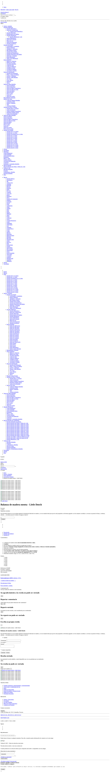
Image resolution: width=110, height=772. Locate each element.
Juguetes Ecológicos (11, 43)
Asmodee (9, 184)
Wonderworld (10, 258)
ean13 (2, 570)
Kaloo (8, 216)
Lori (8, 226)
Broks (8, 189)
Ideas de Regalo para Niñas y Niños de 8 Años (18, 432)
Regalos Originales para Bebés (14, 421)
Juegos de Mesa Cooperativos (14, 88)
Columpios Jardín (11, 101)
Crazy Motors (10, 80)
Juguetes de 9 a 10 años (12, 143)
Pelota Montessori (11, 57)
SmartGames (10, 250)
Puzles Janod (13, 346)
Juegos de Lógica (11, 96)
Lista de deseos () (5, 12)
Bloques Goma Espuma (12, 375)
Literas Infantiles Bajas (9, 155)
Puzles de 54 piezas (14, 335)
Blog (5, 453)
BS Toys (9, 190)
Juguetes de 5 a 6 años (12, 138)
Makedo (8, 232)
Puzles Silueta (13, 343)
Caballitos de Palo (11, 68)
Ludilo (8, 231)
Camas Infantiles (7, 154)
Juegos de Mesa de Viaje (12, 89)
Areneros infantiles (11, 105)
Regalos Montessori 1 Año (13, 439)
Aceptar (3, 769)
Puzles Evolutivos (14, 340)
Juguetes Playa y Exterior (13, 108)
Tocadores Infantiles (11, 64)
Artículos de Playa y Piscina (10, 107)
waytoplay (9, 255)
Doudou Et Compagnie (12, 199)
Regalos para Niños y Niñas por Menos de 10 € (18, 436)
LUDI (8, 230)
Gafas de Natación (11, 110)
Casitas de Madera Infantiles (13, 100)
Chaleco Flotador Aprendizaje (14, 111)
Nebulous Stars (10, 239)
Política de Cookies (8, 692)
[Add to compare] (1, 522)
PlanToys (9, 242)
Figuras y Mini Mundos (12, 77)
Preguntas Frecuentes (9, 693)
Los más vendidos (8, 702)
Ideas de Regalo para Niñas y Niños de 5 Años (18, 428)
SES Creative (10, 249)
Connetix (9, 192)
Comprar (3, 519)
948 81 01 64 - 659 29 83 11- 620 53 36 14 (11, 715)
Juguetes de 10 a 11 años (12, 145)
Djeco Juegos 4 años (8, 128)
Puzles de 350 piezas (14, 328)
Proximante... (10, 180)
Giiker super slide (10, 9)
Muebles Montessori (8, 407)
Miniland (9, 236)
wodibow (9, 257)
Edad (5, 274)
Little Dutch (9, 224)
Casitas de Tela (10, 65)
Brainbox (9, 188)
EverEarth (9, 201)
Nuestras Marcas (10, 178)
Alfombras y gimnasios (12, 49)
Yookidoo (9, 259)
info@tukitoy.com (5, 717)
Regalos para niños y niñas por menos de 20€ (17, 438)
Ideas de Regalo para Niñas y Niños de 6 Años (18, 430)
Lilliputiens (9, 223)
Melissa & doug (10, 235)
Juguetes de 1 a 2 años (12, 132)
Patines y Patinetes (11, 103)
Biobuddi (9, 185)
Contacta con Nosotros (9, 705)
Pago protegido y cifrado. (7, 585)
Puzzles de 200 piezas (15, 329)
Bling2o (8, 186)
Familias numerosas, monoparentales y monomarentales (17, 685)
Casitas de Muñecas (11, 66)
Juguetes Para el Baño (12, 51)
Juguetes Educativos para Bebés (14, 54)
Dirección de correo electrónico (8, 751)
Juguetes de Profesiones (12, 73)
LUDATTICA (10, 228)
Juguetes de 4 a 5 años (12, 137)
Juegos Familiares (11, 85)
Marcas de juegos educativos (10, 703)
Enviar (8, 652)
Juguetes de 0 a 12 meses (12, 131)
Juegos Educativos (11, 87)
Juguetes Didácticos (8, 27)
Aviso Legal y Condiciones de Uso (12, 687)
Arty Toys (9, 78)
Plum (8, 243)
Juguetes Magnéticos (11, 28)
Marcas (5, 273)
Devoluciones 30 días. (6, 583)
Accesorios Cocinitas (12, 70)
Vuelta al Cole (7, 440)
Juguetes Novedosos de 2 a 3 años (15, 134)
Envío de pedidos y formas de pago (12, 691)
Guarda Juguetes (7, 160)
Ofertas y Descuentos (9, 699)
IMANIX (3, 9)
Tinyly (8, 82)
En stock (3, 569)
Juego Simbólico (7, 59)
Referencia (3, 568)
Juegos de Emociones (12, 42)
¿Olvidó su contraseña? (6, 757)
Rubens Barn (10, 245)
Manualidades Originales (9, 97)
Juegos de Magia (11, 91)
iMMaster (9, 213)
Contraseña (3, 754)
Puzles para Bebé (14, 339)
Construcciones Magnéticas (16, 31)
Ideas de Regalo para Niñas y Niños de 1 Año (14, 166)
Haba (8, 209)
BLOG (16, 9)
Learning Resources (11, 220)
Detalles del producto (9, 533)
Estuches (6, 170)
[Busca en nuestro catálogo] (15, 15)
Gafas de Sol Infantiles (12, 114)
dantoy (8, 195)
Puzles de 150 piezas (14, 331)
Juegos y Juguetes (8, 293)
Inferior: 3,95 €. (17, 578)
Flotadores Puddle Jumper (13, 112)
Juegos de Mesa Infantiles (10, 84)
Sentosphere (9, 247)
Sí (4, 604)
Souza (8, 251)
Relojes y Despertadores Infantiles (15, 448)
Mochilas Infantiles (8, 169)
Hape (8, 211)
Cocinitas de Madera (11, 69)
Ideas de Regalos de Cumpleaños (11, 420)
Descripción (6, 532)
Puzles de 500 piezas (14, 327)
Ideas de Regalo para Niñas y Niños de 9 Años (18, 434)
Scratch (8, 246)
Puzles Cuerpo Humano (15, 348)
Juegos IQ (9, 95)
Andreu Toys (10, 182)
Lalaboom (9, 218)
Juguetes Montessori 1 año (16, 36)
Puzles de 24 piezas (14, 338)
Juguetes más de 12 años (12, 147)
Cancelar (3, 652)
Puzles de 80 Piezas (14, 334)
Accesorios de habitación (9, 161)
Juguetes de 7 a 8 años (12, 141)
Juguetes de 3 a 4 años (12, 135)
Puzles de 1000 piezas (15, 325)
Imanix (8, 212)
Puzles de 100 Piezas (14, 332)
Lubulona (9, 227)
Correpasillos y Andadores (13, 46)
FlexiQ (8, 203)
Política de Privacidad (9, 689)
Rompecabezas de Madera (13, 34)
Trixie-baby (9, 254)
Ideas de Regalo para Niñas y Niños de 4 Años (18, 427)
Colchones (6, 162)
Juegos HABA (10, 92)
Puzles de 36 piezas (14, 336)
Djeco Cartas (10, 93)
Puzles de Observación (15, 342)
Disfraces (9, 81)
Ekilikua (9, 200)
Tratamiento (4, 640)
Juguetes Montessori (11, 35)
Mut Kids (9, 238)
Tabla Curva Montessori (12, 58)
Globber (8, 208)
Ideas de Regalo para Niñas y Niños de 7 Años (18, 431)
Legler (8, 222)
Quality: (5, 637)
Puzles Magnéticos (14, 347)
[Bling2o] (9, 261)
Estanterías (6, 157)
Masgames (9, 234)
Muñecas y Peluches (11, 61)
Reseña (3, 644)
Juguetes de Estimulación (12, 53)
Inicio (5, 7)
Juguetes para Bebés (8, 45)
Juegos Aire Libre (8, 99)
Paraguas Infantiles (8, 173)
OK (2, 596)
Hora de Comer (10, 446)
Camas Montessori (8, 153)
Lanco (8, 219)
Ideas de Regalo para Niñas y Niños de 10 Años (18, 435)
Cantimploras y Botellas (9, 172)
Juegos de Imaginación (9, 72)
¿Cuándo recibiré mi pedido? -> (8, 580)
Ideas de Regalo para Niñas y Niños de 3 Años (18, 425)
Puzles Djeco (13, 344)
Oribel (8, 241)
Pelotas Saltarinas (11, 47)
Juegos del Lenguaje (11, 39)
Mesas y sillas (7, 158)
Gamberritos (9, 205)
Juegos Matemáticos (11, 38)
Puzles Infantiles (10, 324)
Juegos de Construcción (12, 30)
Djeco (8, 197)
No (1, 604)
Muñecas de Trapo (11, 62)
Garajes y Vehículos (11, 76)
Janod (8, 215)
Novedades (6, 450)
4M (7, 181)
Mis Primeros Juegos (11, 50)
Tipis (8, 104)
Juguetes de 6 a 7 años (12, 139)
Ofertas (5, 451)
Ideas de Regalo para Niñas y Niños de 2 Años (18, 424)
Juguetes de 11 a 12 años (12, 146)
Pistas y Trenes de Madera (13, 74)
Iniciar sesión (4, 462)
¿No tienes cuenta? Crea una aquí (8, 761)
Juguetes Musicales (11, 32)
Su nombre (3, 642)
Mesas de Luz (10, 41)
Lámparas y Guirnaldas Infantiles (11, 164)
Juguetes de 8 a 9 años (12, 142)
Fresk (8, 204)
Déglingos (9, 196)
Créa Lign (9, 193)
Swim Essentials (10, 253)
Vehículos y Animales (12, 55)
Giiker (8, 207)
